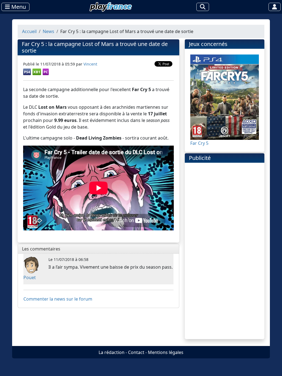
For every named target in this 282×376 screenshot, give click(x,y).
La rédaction (111, 352)
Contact (136, 352)
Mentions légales (165, 352)
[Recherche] (202, 7)
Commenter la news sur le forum (57, 299)
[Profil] (275, 7)
